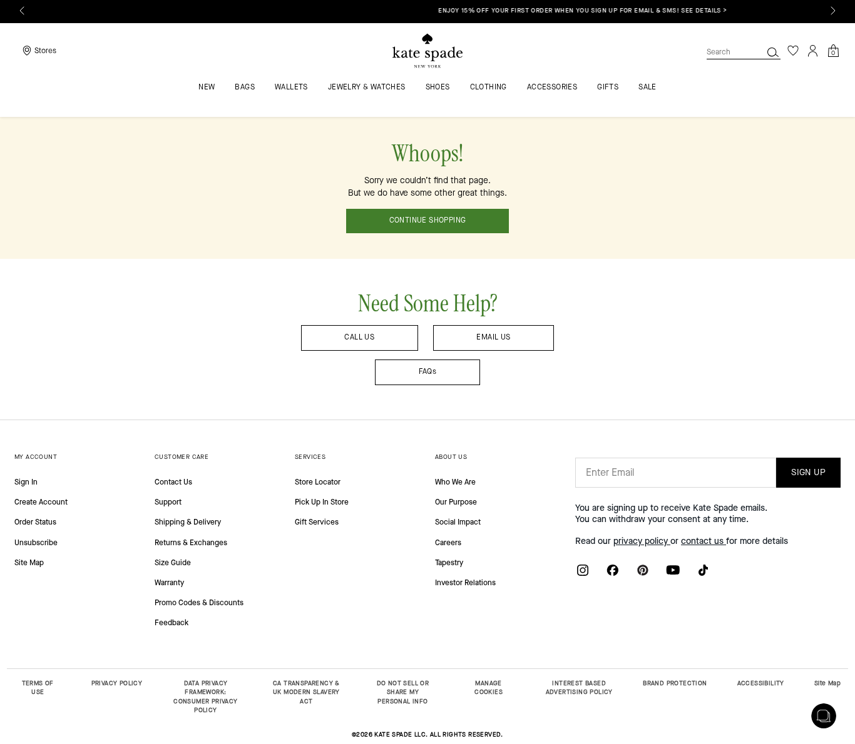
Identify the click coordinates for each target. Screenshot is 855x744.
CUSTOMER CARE (181, 457)
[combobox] (744, 51)
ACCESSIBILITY (760, 683)
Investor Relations (465, 583)
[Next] (833, 10)
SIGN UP (808, 472)
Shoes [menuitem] (438, 87)
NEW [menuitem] (206, 87)
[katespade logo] (427, 51)
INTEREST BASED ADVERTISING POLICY (579, 687)
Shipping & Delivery (188, 522)
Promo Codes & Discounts (199, 603)
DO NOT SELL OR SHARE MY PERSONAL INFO (403, 692)
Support (168, 502)
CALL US (359, 337)
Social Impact (458, 522)
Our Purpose (456, 502)
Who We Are (455, 482)
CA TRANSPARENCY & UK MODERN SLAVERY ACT (306, 692)
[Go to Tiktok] (702, 570)
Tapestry (449, 563)
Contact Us (173, 482)
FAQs (428, 371)
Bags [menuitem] (245, 87)
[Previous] (21, 10)
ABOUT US (451, 457)
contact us (703, 541)
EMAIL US (493, 337)
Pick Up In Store (322, 502)
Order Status (35, 522)
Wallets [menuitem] (291, 87)
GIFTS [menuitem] (607, 87)
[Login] (813, 50)
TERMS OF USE (38, 687)
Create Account (41, 502)
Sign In (26, 482)
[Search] (773, 51)
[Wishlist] (793, 50)
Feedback (171, 623)
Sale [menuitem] (647, 87)
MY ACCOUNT (35, 457)
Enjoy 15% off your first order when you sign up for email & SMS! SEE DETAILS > (429, 10)
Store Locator (317, 482)
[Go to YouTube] (672, 570)
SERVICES (310, 457)
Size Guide (173, 563)
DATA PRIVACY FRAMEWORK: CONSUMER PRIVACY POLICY (205, 697)
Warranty (169, 583)
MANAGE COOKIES (488, 687)
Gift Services (317, 522)
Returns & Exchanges (191, 543)
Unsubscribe (36, 543)
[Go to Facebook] (612, 570)
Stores (45, 51)
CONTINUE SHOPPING (427, 220)
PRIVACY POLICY (117, 683)
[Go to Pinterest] (642, 570)
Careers (448, 543)
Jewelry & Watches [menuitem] (367, 87)
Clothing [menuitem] (488, 87)
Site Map (29, 563)
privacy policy (641, 541)
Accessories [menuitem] (552, 87)
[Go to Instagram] (582, 570)
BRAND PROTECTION (675, 683)
